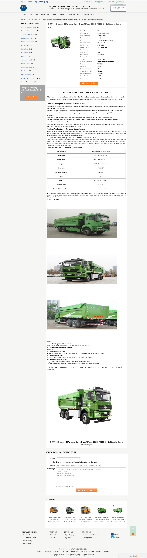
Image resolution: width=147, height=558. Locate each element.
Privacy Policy (27, 541)
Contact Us (74, 14)
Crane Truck (25, 45)
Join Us (52, 538)
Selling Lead (87, 538)
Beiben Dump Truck (27, 38)
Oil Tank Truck (25, 64)
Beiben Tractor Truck (27, 42)
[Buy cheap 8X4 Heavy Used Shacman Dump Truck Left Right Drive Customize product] (85, 510)
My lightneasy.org (41, 2)
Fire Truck (24, 56)
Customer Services (29, 532)
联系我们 (107, 551)
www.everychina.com (79, 549)
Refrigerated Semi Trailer (29, 78)
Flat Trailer (24, 71)
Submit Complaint (29, 538)
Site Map (66, 551)
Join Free (30, 2)
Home (24, 14)
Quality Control (59, 14)
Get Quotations (88, 14)
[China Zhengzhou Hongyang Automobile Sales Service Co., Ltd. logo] (32, 11)
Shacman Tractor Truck (28, 31)
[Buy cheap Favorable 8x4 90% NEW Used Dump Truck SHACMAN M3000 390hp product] (69, 510)
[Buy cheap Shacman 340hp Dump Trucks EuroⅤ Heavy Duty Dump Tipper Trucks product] (53, 510)
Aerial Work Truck (26, 60)
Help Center (27, 544)
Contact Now (32, 97)
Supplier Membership (91, 535)
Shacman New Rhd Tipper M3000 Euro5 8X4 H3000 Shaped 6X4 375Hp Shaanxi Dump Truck (118, 522)
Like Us (116, 534)
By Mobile (68, 538)
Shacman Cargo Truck (28, 34)
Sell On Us (86, 532)
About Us (45, 14)
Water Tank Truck (26, 67)
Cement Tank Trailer (27, 82)
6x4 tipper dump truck (68, 367)
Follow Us (117, 537)
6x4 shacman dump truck (89, 367)
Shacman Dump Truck (35, 19)
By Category (69, 535)
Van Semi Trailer (26, 75)
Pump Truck (25, 49)
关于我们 (99, 551)
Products (34, 14)
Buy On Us (68, 532)
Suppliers (56, 551)
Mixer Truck (25, 53)
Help (92, 551)
